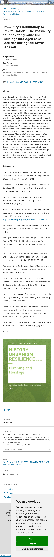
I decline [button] (32, 544)
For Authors (8, 493)
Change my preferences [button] (32, 549)
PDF (8, 410)
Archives (14, 8)
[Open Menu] (2, 2)
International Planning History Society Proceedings (28, 2)
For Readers (8, 489)
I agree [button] (32, 539)
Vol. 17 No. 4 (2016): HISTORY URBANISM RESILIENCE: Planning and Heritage (24, 12)
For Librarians (9, 497)
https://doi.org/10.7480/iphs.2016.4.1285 (25, 82)
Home (5, 8)
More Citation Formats (13, 449)
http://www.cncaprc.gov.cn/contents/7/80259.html (25, 219)
